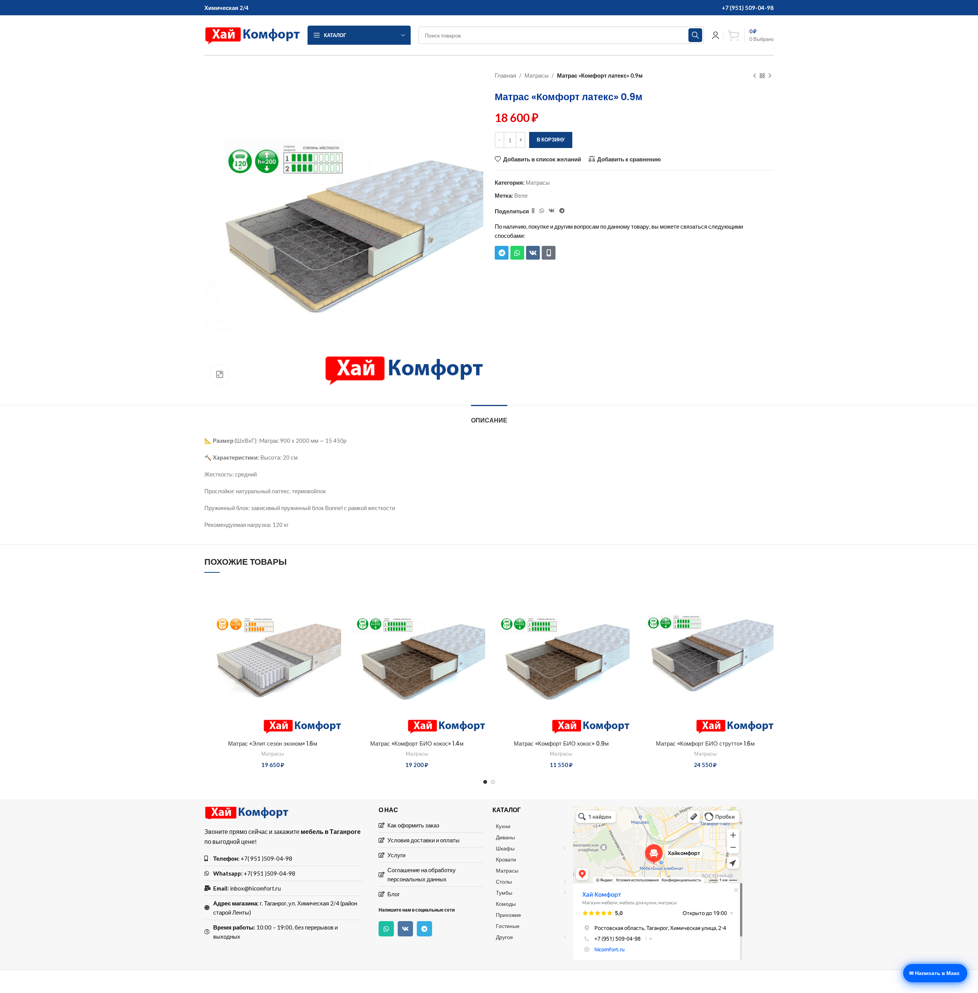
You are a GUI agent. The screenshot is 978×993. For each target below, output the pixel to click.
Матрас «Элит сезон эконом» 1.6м (272, 743)
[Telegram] (501, 253)
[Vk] (533, 253)
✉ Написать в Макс (934, 973)
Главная (505, 75)
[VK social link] (551, 211)
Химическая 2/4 (226, 7)
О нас (388, 809)
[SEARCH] (695, 35)
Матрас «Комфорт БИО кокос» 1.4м (416, 743)
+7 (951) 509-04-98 (748, 7)
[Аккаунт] (715, 35)
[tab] (489, 416)
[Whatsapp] (517, 253)
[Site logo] (252, 34)
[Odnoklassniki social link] (533, 211)
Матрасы (537, 75)
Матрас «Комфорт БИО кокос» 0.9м (561, 743)
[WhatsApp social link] (541, 211)
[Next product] (770, 76)
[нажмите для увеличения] (219, 374)
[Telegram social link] (562, 211)
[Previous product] (754, 76)
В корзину (551, 140)
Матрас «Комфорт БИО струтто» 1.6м (705, 743)
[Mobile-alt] (548, 253)
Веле (521, 195)
